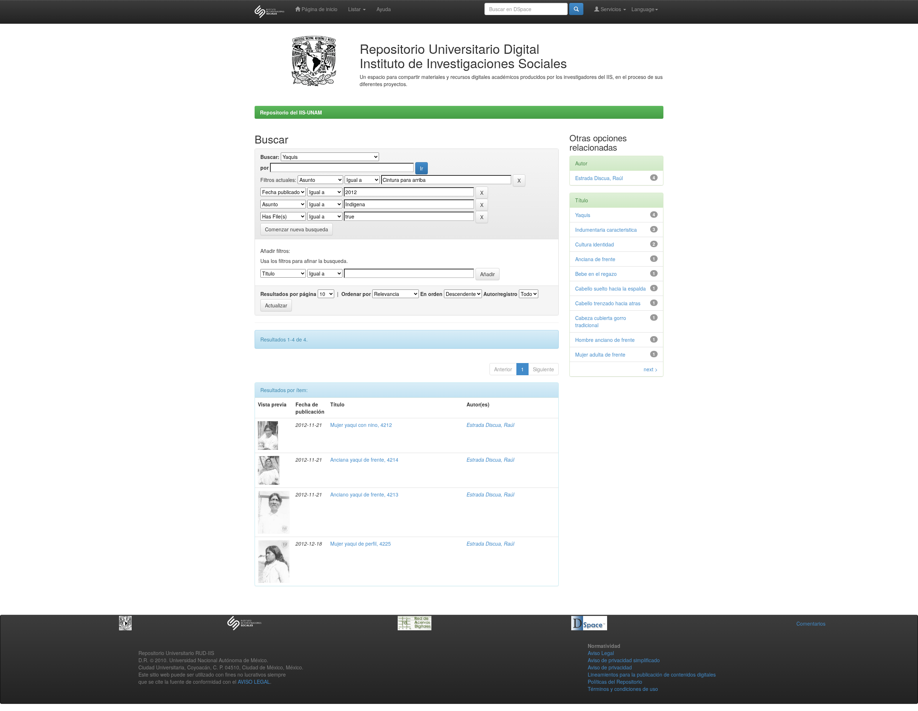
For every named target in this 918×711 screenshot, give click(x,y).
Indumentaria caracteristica (606, 229)
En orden (431, 293)
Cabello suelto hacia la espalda (610, 288)
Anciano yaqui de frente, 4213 (364, 494)
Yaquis (582, 214)
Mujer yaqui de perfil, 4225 (360, 543)
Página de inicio (318, 9)
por (264, 167)
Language (642, 9)
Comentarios (810, 623)
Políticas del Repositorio (615, 681)
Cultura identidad (594, 244)
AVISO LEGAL (254, 681)
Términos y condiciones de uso (623, 688)
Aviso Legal (601, 652)
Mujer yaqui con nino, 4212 (361, 424)
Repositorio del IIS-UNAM (291, 112)
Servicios (611, 9)
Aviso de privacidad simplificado (624, 660)
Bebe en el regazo (596, 273)
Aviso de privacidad (610, 667)
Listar (355, 9)
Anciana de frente (595, 259)
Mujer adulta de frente (600, 354)
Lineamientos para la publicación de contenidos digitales (652, 674)
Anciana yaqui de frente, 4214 (364, 459)
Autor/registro (500, 293)
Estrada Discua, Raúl (490, 424)
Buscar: (269, 156)
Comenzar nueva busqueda (296, 229)
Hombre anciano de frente (605, 339)
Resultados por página (288, 293)
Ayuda (384, 9)
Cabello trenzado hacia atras (607, 303)
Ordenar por (356, 293)
